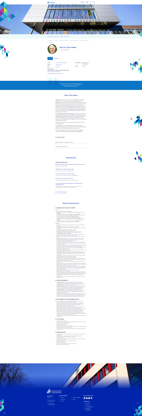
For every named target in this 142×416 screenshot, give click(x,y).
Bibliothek (63, 399)
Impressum (87, 403)
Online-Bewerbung (76, 397)
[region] (70, 36)
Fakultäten (56, 40)
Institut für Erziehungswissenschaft (74, 40)
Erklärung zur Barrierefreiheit (88, 409)
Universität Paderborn (50, 40)
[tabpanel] (71, 68)
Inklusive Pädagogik (49, 42)
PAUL (74, 399)
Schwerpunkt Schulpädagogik (84, 40)
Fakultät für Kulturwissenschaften (64, 40)
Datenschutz (87, 405)
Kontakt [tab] (50, 58)
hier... (63, 73)
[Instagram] (84, 398)
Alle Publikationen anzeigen (62, 192)
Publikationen (61, 36)
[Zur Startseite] (51, 2)
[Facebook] (87, 398)
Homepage (57, 66)
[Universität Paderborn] (71, 391)
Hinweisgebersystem (89, 406)
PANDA (62, 401)
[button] (83, 2)
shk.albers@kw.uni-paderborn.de (54, 71)
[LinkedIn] (89, 398)
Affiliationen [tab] (56, 58)
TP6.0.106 (83, 66)
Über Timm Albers (57, 36)
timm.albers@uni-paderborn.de (61, 62)
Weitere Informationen (67, 36)
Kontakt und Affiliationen (50, 36)
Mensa (62, 397)
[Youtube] (91, 398)
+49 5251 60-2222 (51, 404)
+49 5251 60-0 (50, 401)
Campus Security (51, 403)
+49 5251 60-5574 (58, 64)
